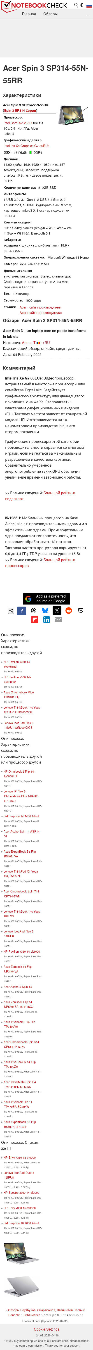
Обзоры (50, 13)
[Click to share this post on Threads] (33, 611)
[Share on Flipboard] (34, 619)
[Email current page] (58, 619)
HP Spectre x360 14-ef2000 (21, 1192)
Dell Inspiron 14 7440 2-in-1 (21, 816)
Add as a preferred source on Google (51, 598)
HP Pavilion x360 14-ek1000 (22, 951)
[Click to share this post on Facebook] (21, 611)
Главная (29, 13)
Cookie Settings (46, 1329)
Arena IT (29, 342)
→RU (45, 342)
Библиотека (31, 1315)
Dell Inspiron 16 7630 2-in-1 (21, 1223)
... (87, 13)
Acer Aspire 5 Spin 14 (18, 987)
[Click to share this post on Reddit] (69, 610)
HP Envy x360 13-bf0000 (20, 1157)
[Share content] (11, 611)
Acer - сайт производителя (41, 307)
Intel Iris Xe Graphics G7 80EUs (26, 145)
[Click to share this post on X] (57, 610)
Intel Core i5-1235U (18, 122)
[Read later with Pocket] (80, 610)
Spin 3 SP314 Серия (20, 110)
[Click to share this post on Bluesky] (45, 611)
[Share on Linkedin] (46, 619)
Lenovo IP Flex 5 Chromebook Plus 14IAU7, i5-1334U (21, 796)
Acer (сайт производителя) (41, 312)
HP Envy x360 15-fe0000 (20, 1208)
